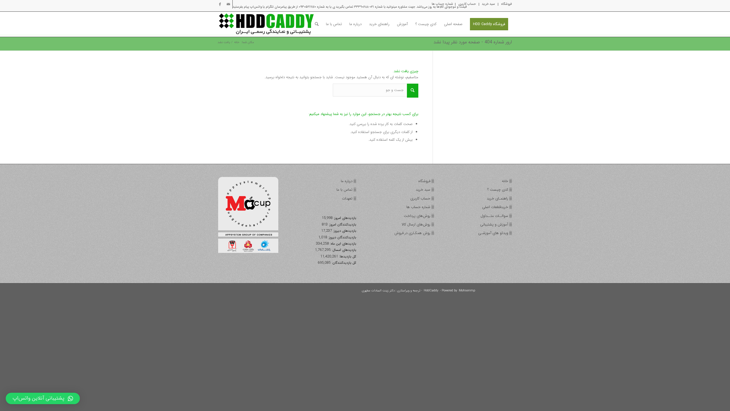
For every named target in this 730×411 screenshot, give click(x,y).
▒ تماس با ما (346, 190)
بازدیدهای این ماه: (342, 243)
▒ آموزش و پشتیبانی (496, 224)
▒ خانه (507, 181)
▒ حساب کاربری (422, 199)
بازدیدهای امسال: (343, 250)
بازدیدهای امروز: (344, 218)
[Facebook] (220, 4)
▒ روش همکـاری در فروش (414, 233)
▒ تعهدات (349, 199)
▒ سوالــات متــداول (496, 216)
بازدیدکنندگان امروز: (342, 224)
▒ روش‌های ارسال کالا (418, 224)
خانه (237, 42)
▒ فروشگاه (426, 181)
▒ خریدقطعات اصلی (497, 207)
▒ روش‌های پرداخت (419, 216)
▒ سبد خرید (425, 190)
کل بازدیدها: (347, 256)
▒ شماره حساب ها (420, 207)
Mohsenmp (467, 290)
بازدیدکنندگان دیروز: (341, 237)
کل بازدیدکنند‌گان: (343, 262)
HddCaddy (431, 290)
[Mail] (228, 4)
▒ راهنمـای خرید (499, 199)
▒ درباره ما (348, 181)
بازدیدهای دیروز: (344, 230)
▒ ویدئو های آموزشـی (495, 233)
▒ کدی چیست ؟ (499, 190)
